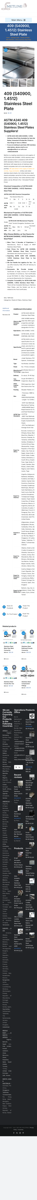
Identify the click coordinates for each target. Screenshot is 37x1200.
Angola (9, 733)
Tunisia (5, 1066)
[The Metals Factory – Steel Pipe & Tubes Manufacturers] (14, 3)
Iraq (4, 1046)
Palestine (5, 1060)
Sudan (5, 784)
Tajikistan (6, 1092)
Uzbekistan (6, 1027)
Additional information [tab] (6, 309)
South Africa (7, 789)
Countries (20, 1129)
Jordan (9, 1046)
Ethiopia (5, 744)
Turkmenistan (7, 1094)
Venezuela (6, 925)
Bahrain (5, 1042)
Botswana (6, 735)
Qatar (4, 1062)
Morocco (5, 1055)
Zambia (5, 798)
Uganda (5, 793)
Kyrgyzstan (6, 980)
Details (7, 659)
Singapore (6, 1090)
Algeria (9, 1039)
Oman (4, 1057)
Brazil (4, 828)
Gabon (5, 753)
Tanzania (5, 791)
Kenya (4, 762)
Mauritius (6, 771)
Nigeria (5, 778)
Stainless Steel (26, 300)
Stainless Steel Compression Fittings (26, 683)
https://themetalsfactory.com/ (23, 759)
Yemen (8, 1075)
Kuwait (5, 1048)
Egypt (4, 1044)
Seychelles (6, 1009)
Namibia (5, 773)
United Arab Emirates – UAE (7, 1073)
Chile (4, 844)
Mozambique (7, 766)
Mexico (5, 880)
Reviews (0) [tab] (6, 314)
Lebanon (5, 1051)
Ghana (5, 760)
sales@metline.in (19, 755)
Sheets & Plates (16, 300)
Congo (5, 751)
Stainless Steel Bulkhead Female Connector (27, 648)
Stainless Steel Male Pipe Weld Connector (9, 648)
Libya (4, 1053)
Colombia (6, 846)
